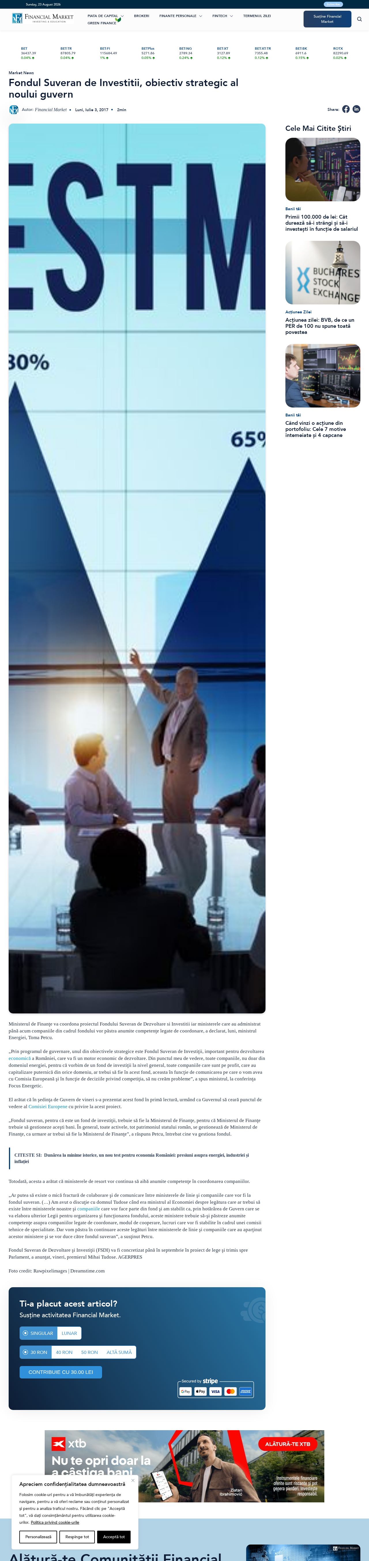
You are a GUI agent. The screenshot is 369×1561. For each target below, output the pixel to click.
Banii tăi (293, 209)
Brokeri (141, 16)
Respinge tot (77, 1537)
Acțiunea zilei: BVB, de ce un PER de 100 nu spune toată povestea (319, 326)
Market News (21, 73)
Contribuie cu (61, 1372)
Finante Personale (177, 16)
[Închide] (132, 1480)
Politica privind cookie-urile (55, 1522)
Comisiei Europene (48, 1106)
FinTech (219, 16)
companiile (88, 1209)
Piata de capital (103, 16)
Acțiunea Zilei (298, 312)
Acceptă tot (114, 1537)
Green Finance (102, 23)
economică (20, 1058)
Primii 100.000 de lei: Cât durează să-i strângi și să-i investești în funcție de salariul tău (321, 223)
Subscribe (333, 4)
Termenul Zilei (257, 16)
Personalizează (38, 1537)
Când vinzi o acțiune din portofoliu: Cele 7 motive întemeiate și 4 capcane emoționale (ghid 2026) (315, 429)
